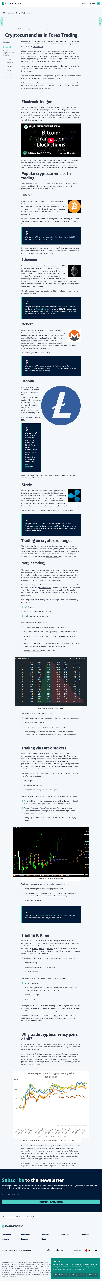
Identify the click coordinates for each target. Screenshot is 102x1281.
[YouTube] (44, 1250)
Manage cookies (78, 1275)
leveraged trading (52, 556)
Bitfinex (43, 549)
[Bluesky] (62, 1250)
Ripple (9, 74)
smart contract (48, 281)
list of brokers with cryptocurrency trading (53, 915)
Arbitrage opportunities (32, 651)
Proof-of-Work (62, 307)
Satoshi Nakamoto (31, 204)
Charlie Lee (32, 392)
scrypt (24, 408)
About (43, 1239)
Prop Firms (45, 1235)
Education (25, 1239)
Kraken (56, 549)
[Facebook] (57, 1250)
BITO (56, 1016)
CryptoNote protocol (29, 341)
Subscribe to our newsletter (51, 1202)
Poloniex (50, 549)
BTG (43, 239)
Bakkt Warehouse (51, 946)
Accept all (92, 1275)
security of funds (71, 168)
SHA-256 (33, 408)
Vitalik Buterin (55, 266)
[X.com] (53, 1250)
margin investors (45, 587)
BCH (36, 239)
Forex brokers (26, 754)
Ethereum (10, 62)
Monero (9, 66)
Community (85, 1235)
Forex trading (28, 83)
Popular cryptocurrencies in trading (9, 53)
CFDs (47, 759)
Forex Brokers (7, 1235)
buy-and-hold (60, 1166)
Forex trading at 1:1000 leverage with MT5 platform (20, 1217)
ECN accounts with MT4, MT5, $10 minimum (17, 13)
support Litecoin (48, 475)
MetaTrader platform (48, 808)
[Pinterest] (48, 1250)
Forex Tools (25, 1235)
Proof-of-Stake (42, 309)
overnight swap (29, 790)
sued (36, 526)
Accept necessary (61, 1275)
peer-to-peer (71, 54)
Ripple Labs (52, 496)
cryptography (38, 46)
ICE (40, 943)
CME (34, 943)
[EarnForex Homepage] (11, 3)
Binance (50, 948)
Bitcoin (9, 59)
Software (5, 1239)
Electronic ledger (9, 47)
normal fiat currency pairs (56, 756)
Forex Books (65, 1235)
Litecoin (9, 70)
